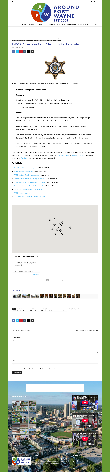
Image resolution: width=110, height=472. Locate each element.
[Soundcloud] (89, 1)
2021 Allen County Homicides (35, 38)
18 (62, 280)
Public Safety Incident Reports (41, 40)
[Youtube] (97, 1)
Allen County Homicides (21, 38)
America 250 (42, 24)
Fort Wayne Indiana (76, 308)
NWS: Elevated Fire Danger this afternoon (87, 330)
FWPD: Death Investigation (23, 171)
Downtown (51, 24)
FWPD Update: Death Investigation (26, 175)
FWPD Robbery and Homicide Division (49, 310)
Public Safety (82, 24)
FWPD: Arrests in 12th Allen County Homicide (30, 182)
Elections (60, 24)
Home (24, 24)
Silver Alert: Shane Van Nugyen (25, 168)
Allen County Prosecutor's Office (63, 308)
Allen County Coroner (50, 308)
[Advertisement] (55, 32)
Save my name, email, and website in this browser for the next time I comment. (34, 369)
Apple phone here (78, 155)
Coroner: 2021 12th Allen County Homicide (29, 178)
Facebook (24, 158)
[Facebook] (81, 1)
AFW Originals (32, 24)
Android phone (64, 155)
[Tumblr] (91, 1)
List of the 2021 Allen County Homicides (28, 189)
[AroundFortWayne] (55, 12)
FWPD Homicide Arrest (34, 310)
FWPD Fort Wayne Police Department (20, 310)
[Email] (28, 51)
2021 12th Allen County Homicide (24, 308)
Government (71, 24)
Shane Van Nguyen (63, 310)
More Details (36, 274)
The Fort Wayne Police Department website (29, 196)
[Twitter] (94, 1)
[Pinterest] (86, 1)
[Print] (32, 51)
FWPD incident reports (22, 193)
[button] (96, 24)
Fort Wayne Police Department (54, 40)
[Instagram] (83, 1)
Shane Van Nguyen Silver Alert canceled (28, 186)
